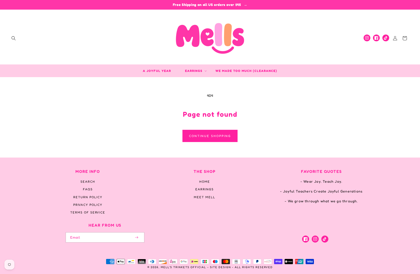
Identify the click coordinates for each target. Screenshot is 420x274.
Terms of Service (87, 212)
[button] (13, 38)
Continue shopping (210, 136)
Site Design (220, 267)
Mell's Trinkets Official (183, 267)
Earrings (204, 189)
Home (204, 181)
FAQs (88, 189)
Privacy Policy (87, 204)
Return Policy (87, 197)
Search (87, 181)
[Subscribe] (136, 237)
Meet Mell (204, 197)
